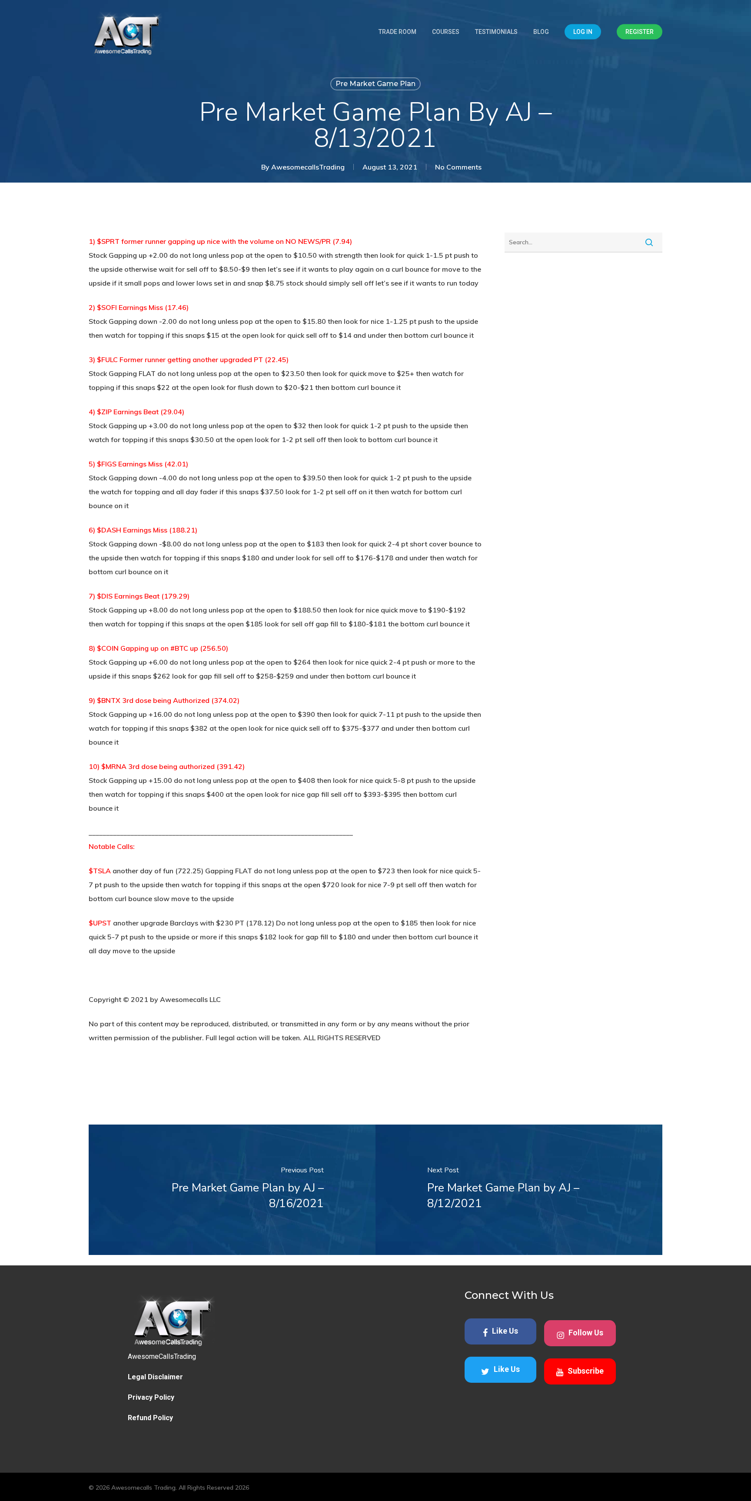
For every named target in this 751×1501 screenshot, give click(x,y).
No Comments (458, 167)
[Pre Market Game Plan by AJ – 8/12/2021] (519, 1190)
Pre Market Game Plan (375, 84)
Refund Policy (150, 1418)
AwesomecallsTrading (308, 167)
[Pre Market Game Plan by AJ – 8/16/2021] (232, 1190)
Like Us (505, 1330)
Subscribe (586, 1370)
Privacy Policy (151, 1397)
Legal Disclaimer (155, 1377)
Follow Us (585, 1332)
